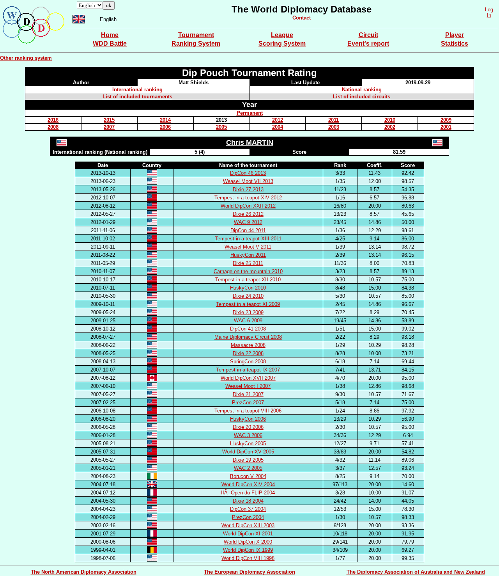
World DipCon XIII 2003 (247, 525)
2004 (277, 127)
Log (489, 9)
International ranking (137, 89)
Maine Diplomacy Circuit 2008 (248, 337)
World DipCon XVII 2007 (248, 378)
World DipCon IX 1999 (248, 550)
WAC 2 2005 (248, 468)
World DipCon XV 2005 (248, 452)
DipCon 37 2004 (248, 509)
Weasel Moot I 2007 (248, 386)
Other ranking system (26, 58)
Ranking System (196, 43)
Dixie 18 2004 (248, 501)
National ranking (362, 89)
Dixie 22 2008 (248, 353)
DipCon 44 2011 (248, 230)
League (282, 35)
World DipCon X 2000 (248, 542)
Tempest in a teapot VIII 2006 (247, 411)
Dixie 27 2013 (248, 189)
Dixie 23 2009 (248, 312)
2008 (53, 127)
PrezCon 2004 (248, 517)
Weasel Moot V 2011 (248, 247)
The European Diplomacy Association (249, 572)
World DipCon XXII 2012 (248, 206)
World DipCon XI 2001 (248, 534)
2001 (446, 127)
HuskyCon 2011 (248, 255)
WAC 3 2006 (248, 435)
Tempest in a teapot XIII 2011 (248, 239)
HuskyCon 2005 (248, 443)
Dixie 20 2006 (248, 427)
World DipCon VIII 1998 (247, 558)
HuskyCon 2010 (248, 288)
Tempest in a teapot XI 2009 (248, 304)
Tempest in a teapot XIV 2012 (248, 198)
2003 (333, 127)
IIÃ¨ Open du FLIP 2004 (248, 493)
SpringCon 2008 (248, 361)
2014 (165, 120)
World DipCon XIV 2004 (248, 484)
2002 (389, 127)
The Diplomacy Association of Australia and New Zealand (416, 572)
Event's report (368, 43)
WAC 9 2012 (248, 222)
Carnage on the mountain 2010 (248, 271)
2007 (109, 127)
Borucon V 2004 (248, 476)
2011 (333, 120)
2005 (221, 127)
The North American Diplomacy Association (83, 572)
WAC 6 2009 (248, 321)
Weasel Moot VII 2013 (248, 181)
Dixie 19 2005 (248, 460)
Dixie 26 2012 (248, 214)
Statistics (454, 43)
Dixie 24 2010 (248, 296)
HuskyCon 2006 (248, 419)
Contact (301, 18)
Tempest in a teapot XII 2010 (248, 280)
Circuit (368, 35)
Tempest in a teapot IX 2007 (248, 370)
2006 (165, 127)
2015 (109, 120)
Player (454, 35)
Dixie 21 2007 (248, 394)
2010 (389, 120)
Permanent (250, 113)
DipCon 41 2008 (248, 329)
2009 (446, 120)
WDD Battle (110, 43)
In (489, 15)
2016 (53, 120)
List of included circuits (361, 97)
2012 (277, 120)
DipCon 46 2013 (248, 173)
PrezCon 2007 (248, 402)
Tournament (196, 35)
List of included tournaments (137, 97)
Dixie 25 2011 (248, 263)
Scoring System (282, 43)
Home (110, 35)
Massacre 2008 (248, 345)
